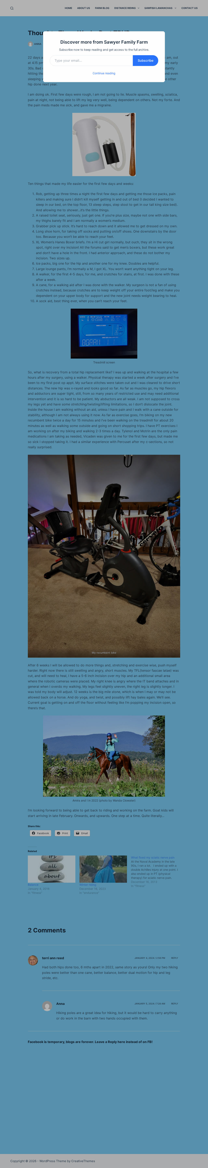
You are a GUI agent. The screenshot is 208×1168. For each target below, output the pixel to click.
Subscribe (145, 60)
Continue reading (104, 73)
